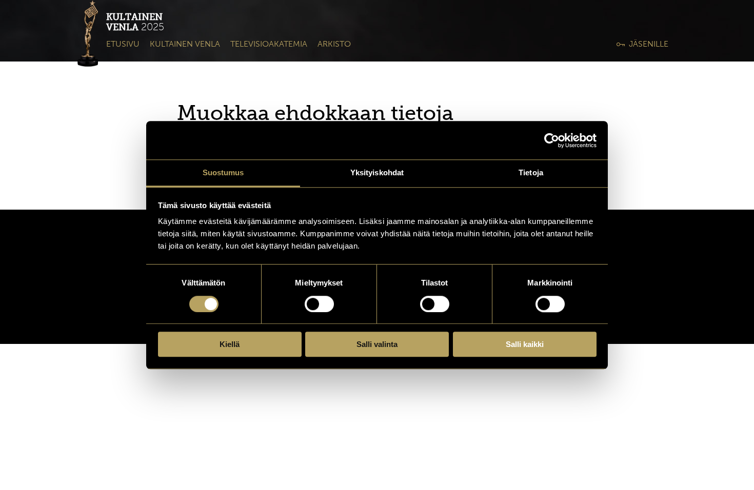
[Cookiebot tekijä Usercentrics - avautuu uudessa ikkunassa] (552, 140)
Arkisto (334, 44)
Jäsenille (648, 44)
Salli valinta (377, 344)
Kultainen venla (185, 44)
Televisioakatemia (268, 44)
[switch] (319, 304)
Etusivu (123, 44)
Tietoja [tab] (531, 172)
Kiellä (230, 344)
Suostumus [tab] (223, 172)
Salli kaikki (525, 344)
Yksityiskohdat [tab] (377, 172)
